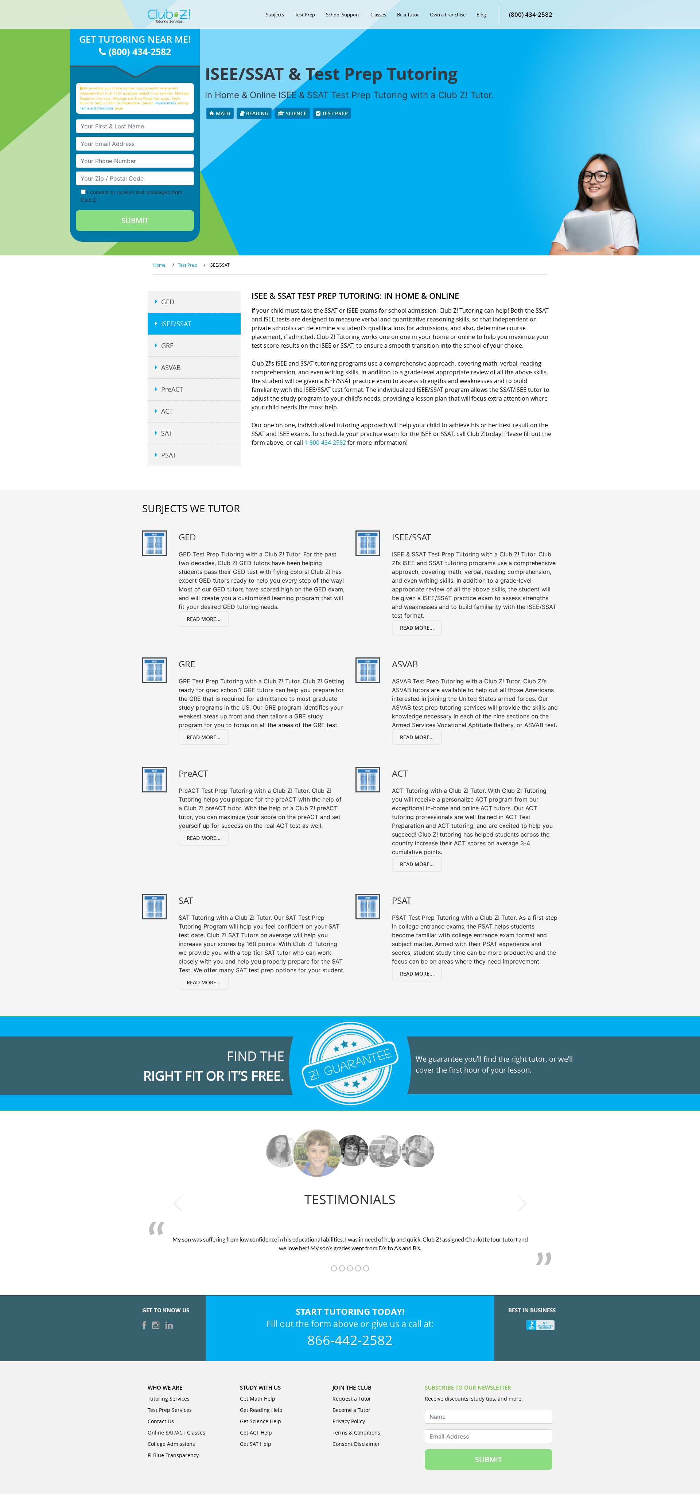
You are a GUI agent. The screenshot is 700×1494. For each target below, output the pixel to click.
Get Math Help (257, 1398)
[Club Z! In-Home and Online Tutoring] (169, 15)
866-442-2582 (350, 1340)
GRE (167, 345)
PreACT (172, 389)
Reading (256, 113)
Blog (481, 14)
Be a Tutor (408, 14)
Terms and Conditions (97, 108)
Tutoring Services (169, 1398)
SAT (166, 433)
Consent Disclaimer (356, 1443)
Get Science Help (260, 1421)
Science (295, 113)
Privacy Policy (165, 103)
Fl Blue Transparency (173, 1455)
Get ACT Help (256, 1432)
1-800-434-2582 (325, 443)
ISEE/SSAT (176, 323)
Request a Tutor (351, 1398)
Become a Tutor (351, 1409)
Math (222, 113)
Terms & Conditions (356, 1432)
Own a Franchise (448, 14)
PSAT (168, 455)
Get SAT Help (255, 1443)
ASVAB (171, 367)
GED (167, 301)
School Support (342, 14)
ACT (167, 411)
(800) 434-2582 (530, 14)
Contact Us (161, 1421)
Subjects (275, 14)
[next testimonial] (522, 1203)
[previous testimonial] (178, 1203)
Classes (378, 14)
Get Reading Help (261, 1409)
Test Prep (305, 14)
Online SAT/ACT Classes (176, 1432)
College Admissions (171, 1443)
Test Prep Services (170, 1409)
